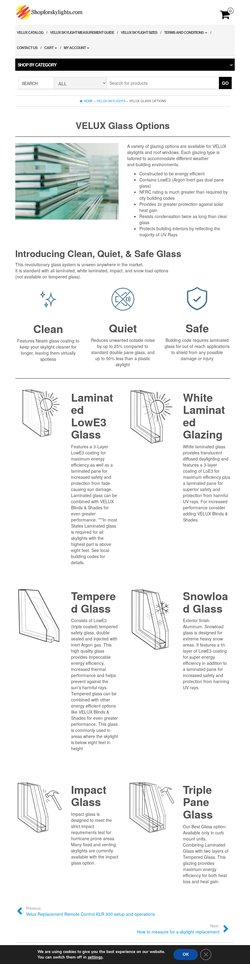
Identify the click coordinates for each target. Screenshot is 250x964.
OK (186, 954)
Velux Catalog (30, 32)
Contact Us (27, 47)
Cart (49, 47)
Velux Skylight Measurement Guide (82, 32)
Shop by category (37, 65)
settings (95, 957)
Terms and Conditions (184, 32)
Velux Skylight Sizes (139, 32)
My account (75, 47)
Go (225, 83)
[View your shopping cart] (225, 16)
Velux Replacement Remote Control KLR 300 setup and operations (90, 911)
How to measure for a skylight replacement (178, 929)
